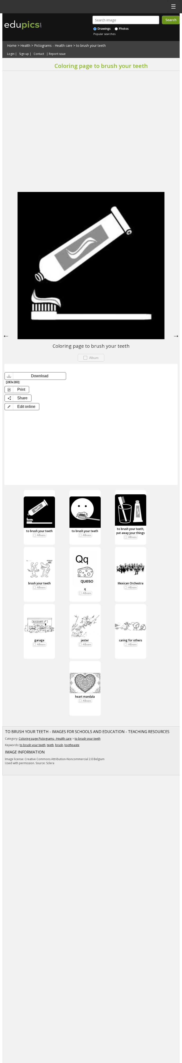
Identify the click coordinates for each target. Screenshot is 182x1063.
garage (39, 640)
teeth (50, 745)
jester (85, 640)
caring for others (130, 640)
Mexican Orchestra (130, 583)
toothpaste (71, 745)
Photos (123, 29)
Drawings (104, 29)
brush (59, 745)
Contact (39, 54)
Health (25, 45)
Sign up (24, 54)
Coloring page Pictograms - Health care (45, 739)
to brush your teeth (91, 45)
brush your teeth (39, 583)
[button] (22, 406)
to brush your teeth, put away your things (130, 531)
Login (10, 54)
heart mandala (85, 697)
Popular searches (104, 34)
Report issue (57, 54)
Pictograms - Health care (53, 45)
